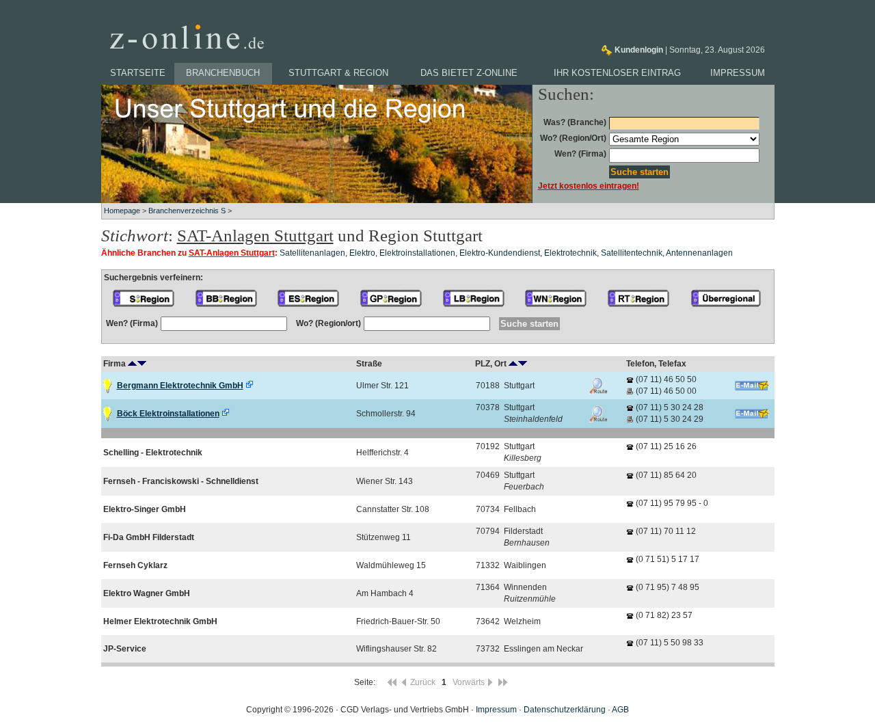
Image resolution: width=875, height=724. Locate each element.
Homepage (122, 210)
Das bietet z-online (468, 73)
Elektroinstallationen (417, 253)
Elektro (362, 253)
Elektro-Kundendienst (499, 253)
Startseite (137, 73)
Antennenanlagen (699, 253)
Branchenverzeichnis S (187, 210)
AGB (620, 709)
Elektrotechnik (570, 253)
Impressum (737, 73)
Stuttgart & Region (338, 73)
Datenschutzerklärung (565, 709)
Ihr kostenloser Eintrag (617, 73)
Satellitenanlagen (312, 253)
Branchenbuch (223, 73)
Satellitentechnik (631, 253)
